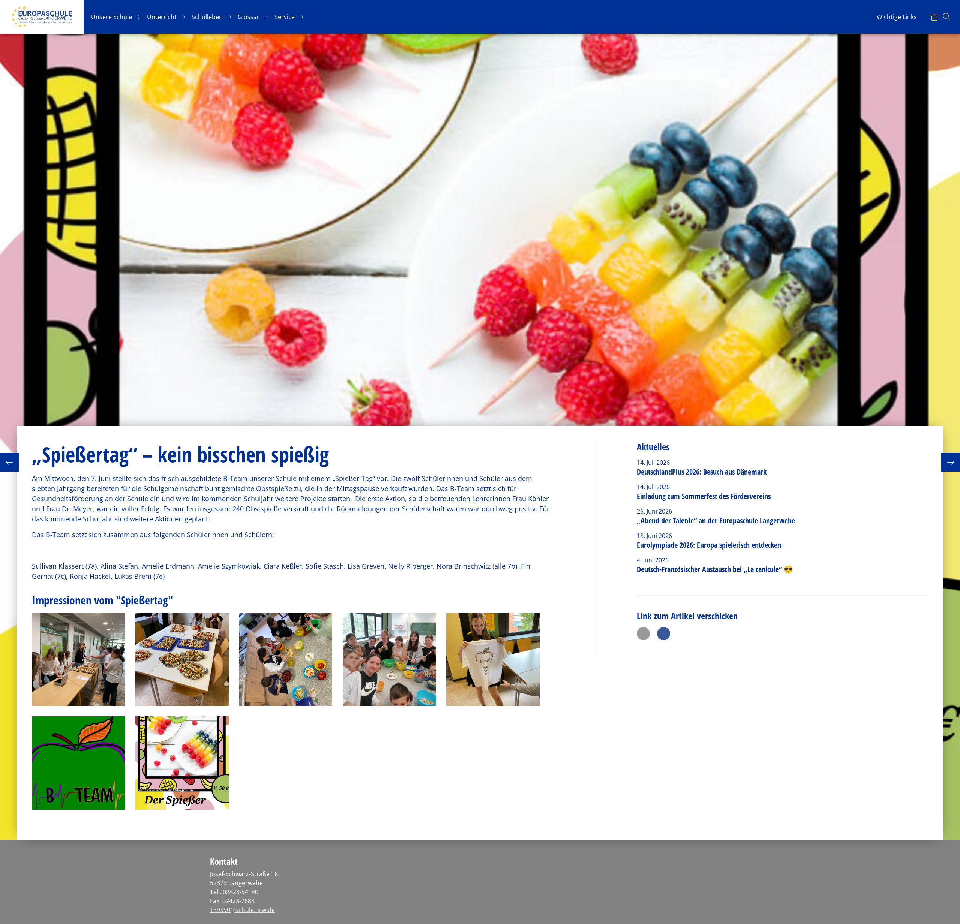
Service (284, 17)
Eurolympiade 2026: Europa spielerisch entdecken (710, 545)
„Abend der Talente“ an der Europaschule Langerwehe (716, 520)
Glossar (249, 17)
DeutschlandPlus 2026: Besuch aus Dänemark (701, 472)
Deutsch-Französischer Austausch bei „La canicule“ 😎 (715, 569)
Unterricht (162, 17)
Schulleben (207, 17)
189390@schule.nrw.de (242, 910)
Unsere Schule (111, 17)
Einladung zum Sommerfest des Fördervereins (704, 496)
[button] (643, 633)
